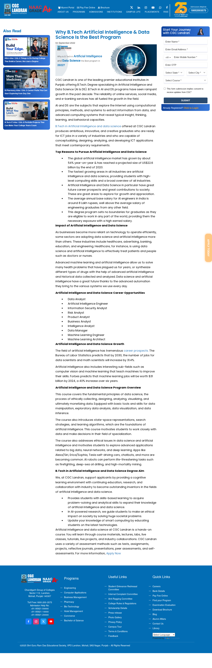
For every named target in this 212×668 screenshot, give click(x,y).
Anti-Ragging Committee (120, 598)
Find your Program (162, 600)
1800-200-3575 (44, 602)
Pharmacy (69, 601)
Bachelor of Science (74, 620)
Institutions (114, 11)
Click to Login (191, 107)
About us (63, 11)
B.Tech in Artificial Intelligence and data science (88, 126)
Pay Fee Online (87, 7)
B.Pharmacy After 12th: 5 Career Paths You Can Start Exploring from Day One (26, 92)
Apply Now (113, 553)
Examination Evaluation (164, 604)
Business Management (75, 597)
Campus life (133, 11)
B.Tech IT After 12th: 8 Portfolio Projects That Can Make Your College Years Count (24, 124)
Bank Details (159, 590)
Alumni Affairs (159, 618)
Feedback (113, 635)
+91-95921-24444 (40, 614)
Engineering (70, 587)
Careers (156, 586)
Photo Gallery (115, 617)
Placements (152, 11)
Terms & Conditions (118, 631)
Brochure (105, 7)
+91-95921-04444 (40, 608)
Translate (175, 638)
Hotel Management (73, 611)
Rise (166, 11)
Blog (155, 614)
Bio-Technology (71, 606)
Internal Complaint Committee (123, 594)
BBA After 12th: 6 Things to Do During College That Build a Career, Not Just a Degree (25, 60)
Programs (79, 11)
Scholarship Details (117, 608)
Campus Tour (115, 626)
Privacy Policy (115, 621)
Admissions (96, 11)
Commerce (69, 615)
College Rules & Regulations (122, 603)
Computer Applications (75, 592)
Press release (115, 612)
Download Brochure (162, 609)
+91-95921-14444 (40, 611)
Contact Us (158, 623)
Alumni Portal (67, 7)
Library (156, 628)
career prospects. (136, 351)
